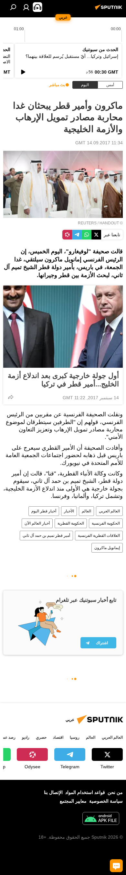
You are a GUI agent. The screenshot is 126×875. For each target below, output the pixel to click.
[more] (10, 397)
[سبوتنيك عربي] (109, 9)
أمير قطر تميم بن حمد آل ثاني (46, 535)
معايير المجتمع (73, 801)
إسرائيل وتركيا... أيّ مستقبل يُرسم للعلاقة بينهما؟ (72, 56)
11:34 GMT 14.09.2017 (99, 142)
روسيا (74, 737)
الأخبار (69, 511)
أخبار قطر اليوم (43, 511)
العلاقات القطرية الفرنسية (99, 535)
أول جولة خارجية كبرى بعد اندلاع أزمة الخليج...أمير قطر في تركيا (63, 380)
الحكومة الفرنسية (106, 523)
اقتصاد (58, 737)
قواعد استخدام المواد (85, 792)
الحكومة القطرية (71, 523)
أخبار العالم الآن (37, 523)
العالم (86, 511)
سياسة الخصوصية (106, 801)
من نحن (115, 792)
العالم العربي (109, 511)
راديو (25, 737)
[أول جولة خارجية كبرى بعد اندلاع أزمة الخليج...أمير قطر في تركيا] (63, 326)
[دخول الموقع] (26, 7)
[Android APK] (101, 819)
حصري (41, 737)
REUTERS (87, 223)
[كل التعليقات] (116, 865)
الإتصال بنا (53, 792)
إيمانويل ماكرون (107, 548)
